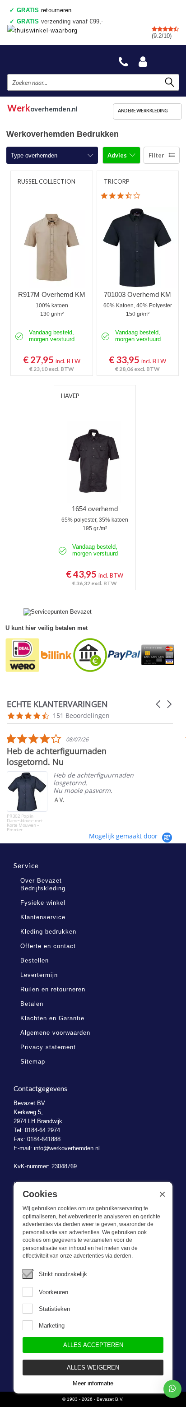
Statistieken (54, 1308)
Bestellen (34, 960)
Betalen (31, 1003)
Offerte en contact (48, 946)
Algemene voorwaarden (55, 1032)
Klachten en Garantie (52, 1018)
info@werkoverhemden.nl (67, 1148)
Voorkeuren (53, 1292)
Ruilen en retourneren (52, 989)
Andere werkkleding (143, 110)
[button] (159, 704)
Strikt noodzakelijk (63, 1274)
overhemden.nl (42, 106)
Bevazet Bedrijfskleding (50, 59)
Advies (117, 155)
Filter (156, 155)
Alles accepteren (93, 1345)
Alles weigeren (93, 1367)
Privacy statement (48, 1047)
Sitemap (32, 1061)
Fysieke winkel (42, 902)
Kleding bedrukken (48, 931)
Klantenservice (42, 917)
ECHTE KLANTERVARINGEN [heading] (57, 704)
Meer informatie (93, 1383)
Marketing (52, 1325)
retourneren (44, 10)
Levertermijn (39, 975)
